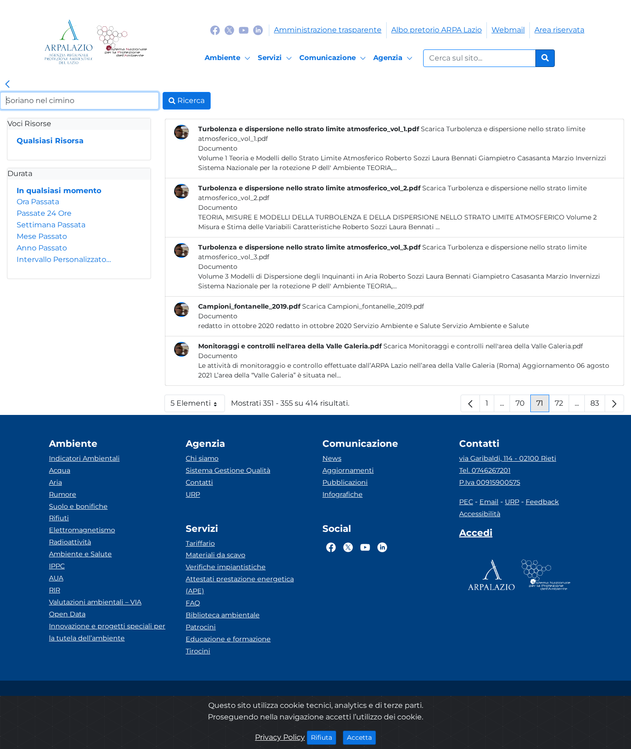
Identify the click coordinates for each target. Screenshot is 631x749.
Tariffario (200, 543)
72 (562, 405)
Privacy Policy (280, 737)
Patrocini (201, 627)
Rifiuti (59, 518)
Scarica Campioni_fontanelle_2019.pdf (363, 306)
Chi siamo (202, 458)
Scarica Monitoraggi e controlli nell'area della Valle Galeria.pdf (483, 346)
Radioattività (70, 542)
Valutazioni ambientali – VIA (95, 602)
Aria (55, 482)
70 (523, 405)
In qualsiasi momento (59, 190)
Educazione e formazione (228, 639)
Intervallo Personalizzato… (64, 259)
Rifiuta (323, 737)
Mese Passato (42, 236)
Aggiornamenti (348, 470)
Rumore (62, 494)
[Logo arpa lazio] (68, 42)
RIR (54, 590)
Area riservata (559, 29)
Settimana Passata (51, 224)
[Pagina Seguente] (614, 403)
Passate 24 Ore (44, 213)
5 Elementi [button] (197, 405)
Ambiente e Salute (80, 554)
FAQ (193, 603)
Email (488, 502)
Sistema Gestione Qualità (228, 470)
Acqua (59, 470)
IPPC (57, 566)
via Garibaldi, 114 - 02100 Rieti (507, 458)
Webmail (508, 29)
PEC (466, 502)
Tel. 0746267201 (484, 470)
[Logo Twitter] (229, 30)
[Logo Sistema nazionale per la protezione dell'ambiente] (121, 42)
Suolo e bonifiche (78, 506)
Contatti (199, 482)
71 (542, 405)
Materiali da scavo (215, 555)
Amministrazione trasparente (328, 29)
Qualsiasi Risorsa (50, 140)
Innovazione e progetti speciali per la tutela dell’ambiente (107, 632)
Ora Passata (38, 201)
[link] (7, 84)
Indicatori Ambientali (84, 458)
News (331, 458)
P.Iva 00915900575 (489, 482)
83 (597, 405)
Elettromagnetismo (82, 530)
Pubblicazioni (345, 482)
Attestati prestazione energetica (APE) (240, 585)
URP (193, 494)
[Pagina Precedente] (470, 403)
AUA (56, 578)
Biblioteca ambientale (223, 615)
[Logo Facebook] (215, 30)
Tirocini (198, 651)
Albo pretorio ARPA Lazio (436, 29)
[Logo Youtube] (243, 30)
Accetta (361, 737)
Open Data (67, 614)
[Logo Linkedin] (258, 30)
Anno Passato (42, 248)
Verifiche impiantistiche (226, 567)
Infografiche (342, 494)
